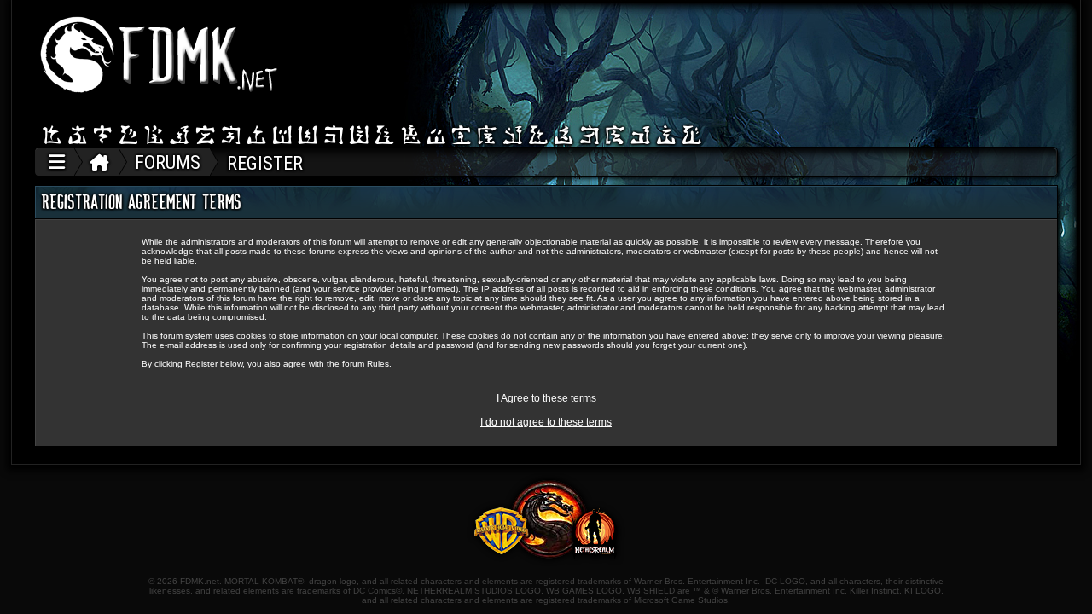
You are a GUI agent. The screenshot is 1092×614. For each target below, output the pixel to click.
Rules (378, 363)
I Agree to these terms (546, 398)
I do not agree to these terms (546, 422)
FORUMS (167, 162)
